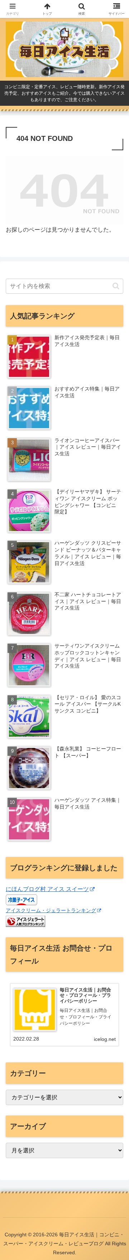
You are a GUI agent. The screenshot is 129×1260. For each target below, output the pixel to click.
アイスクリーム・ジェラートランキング (51, 910)
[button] (116, 286)
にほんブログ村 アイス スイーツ (47, 889)
